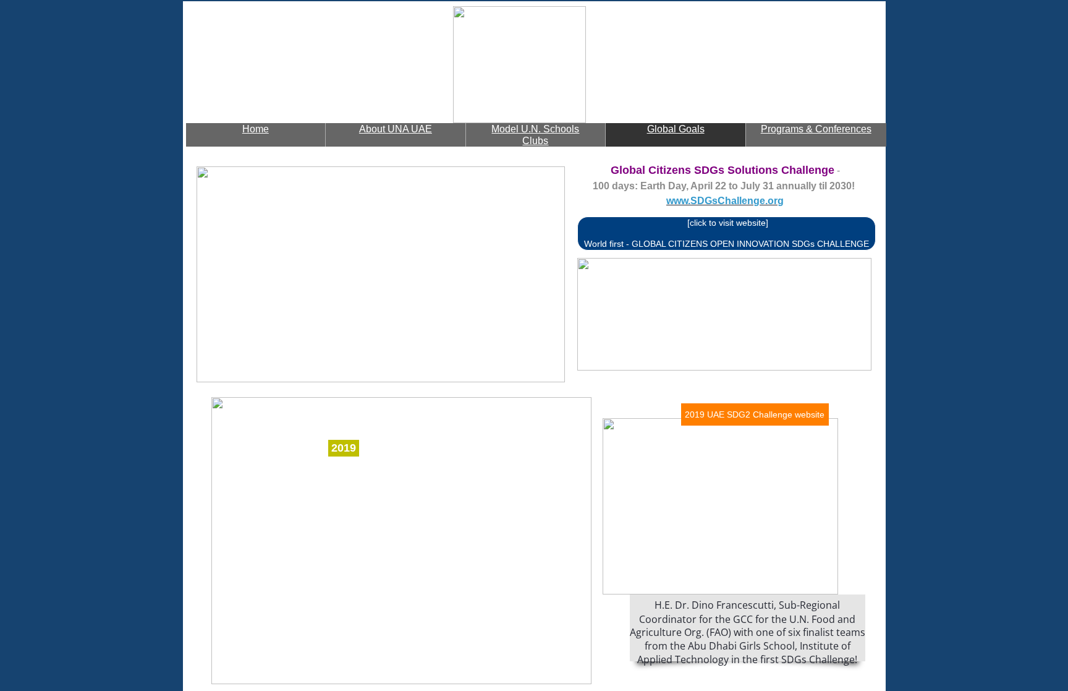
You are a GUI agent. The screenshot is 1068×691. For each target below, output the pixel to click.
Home (255, 129)
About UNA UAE (395, 129)
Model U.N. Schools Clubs (535, 135)
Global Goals (676, 129)
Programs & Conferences (816, 129)
